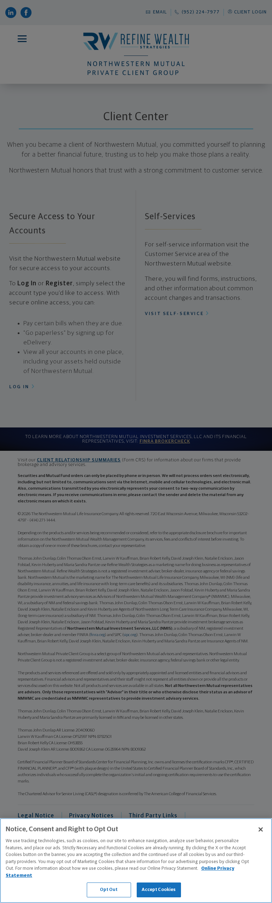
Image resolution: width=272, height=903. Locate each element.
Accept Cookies (159, 889)
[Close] (260, 829)
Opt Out (109, 889)
